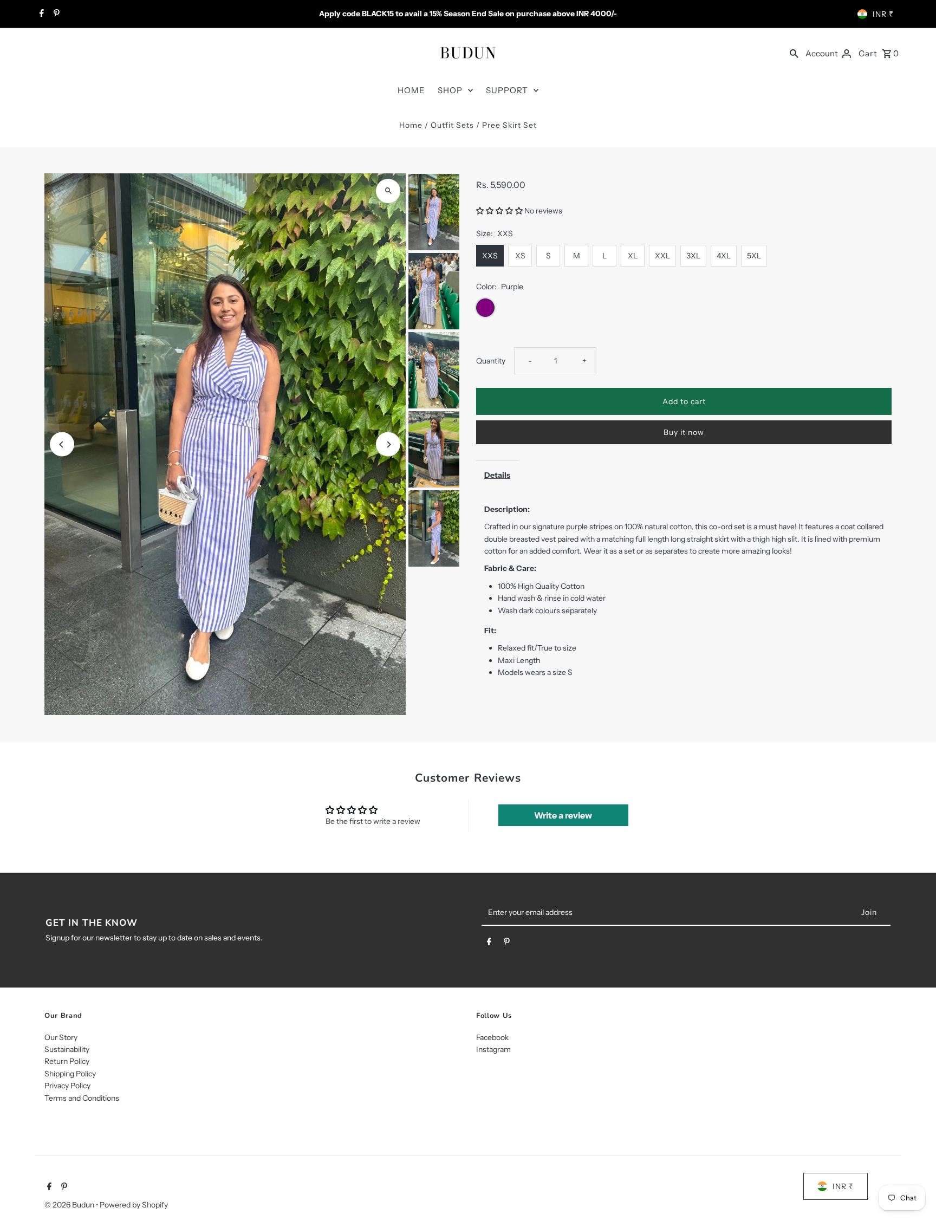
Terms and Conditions (81, 1097)
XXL (662, 256)
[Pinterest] (55, 14)
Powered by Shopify (134, 1204)
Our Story (60, 1037)
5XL (754, 256)
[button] (500, 211)
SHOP (450, 90)
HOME (411, 90)
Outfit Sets (452, 125)
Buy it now (684, 432)
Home (410, 125)
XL (633, 256)
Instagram (493, 1049)
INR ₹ (883, 14)
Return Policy (66, 1061)
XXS (490, 256)
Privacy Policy (67, 1085)
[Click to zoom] (388, 191)
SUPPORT (507, 90)
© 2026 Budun (70, 1204)
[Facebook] (40, 14)
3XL (693, 256)
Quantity (490, 361)
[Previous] (62, 444)
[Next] (388, 444)
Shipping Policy (70, 1074)
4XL (724, 256)
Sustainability (66, 1049)
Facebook (492, 1037)
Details (497, 475)
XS (520, 256)
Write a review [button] (563, 815)
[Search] (794, 52)
